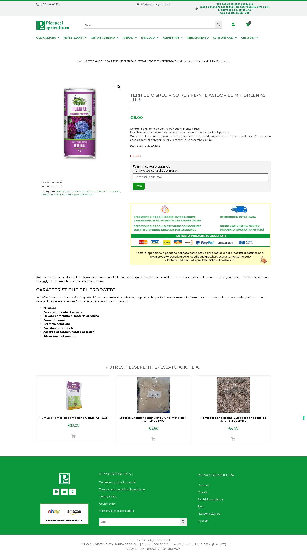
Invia (139, 186)
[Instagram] (72, 492)
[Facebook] (56, 492)
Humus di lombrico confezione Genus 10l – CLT (73, 418)
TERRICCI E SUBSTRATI (54, 194)
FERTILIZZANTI (73, 37)
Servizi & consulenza (210, 499)
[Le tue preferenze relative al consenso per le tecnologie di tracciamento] (303, 417)
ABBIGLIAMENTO (198, 37)
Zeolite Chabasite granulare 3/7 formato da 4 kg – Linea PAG (153, 419)
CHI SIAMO (248, 37)
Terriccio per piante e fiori (80, 194)
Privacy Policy (108, 496)
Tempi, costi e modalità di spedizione (122, 489)
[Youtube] (64, 492)
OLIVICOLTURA (46, 37)
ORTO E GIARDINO (103, 37)
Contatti (203, 492)
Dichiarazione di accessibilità (116, 510)
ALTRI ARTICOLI (223, 37)
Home (81, 61)
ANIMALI (128, 37)
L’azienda (203, 485)
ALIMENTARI (171, 37)
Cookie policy (107, 503)
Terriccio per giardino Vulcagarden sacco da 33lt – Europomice (233, 419)
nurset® (203, 520)
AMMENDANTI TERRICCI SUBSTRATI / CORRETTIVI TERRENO (140, 61)
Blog (201, 506)
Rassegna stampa (209, 513)
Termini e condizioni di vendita (118, 482)
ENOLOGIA (148, 37)
